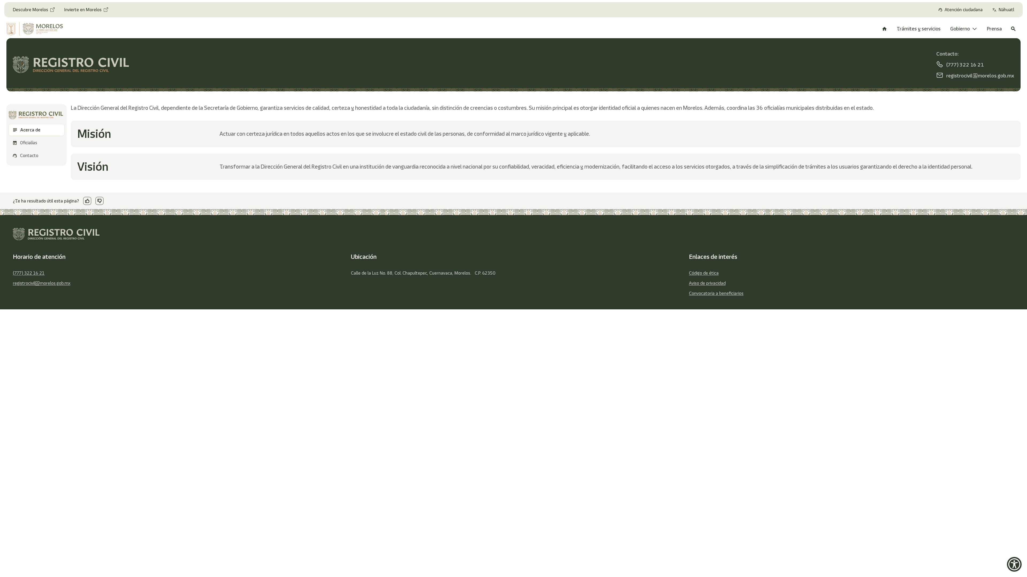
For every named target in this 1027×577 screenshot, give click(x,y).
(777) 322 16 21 (29, 273)
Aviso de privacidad (707, 283)
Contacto (29, 155)
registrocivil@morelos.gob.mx (41, 283)
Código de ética (704, 273)
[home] (43, 29)
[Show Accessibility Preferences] (1014, 564)
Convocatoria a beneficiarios (716, 293)
